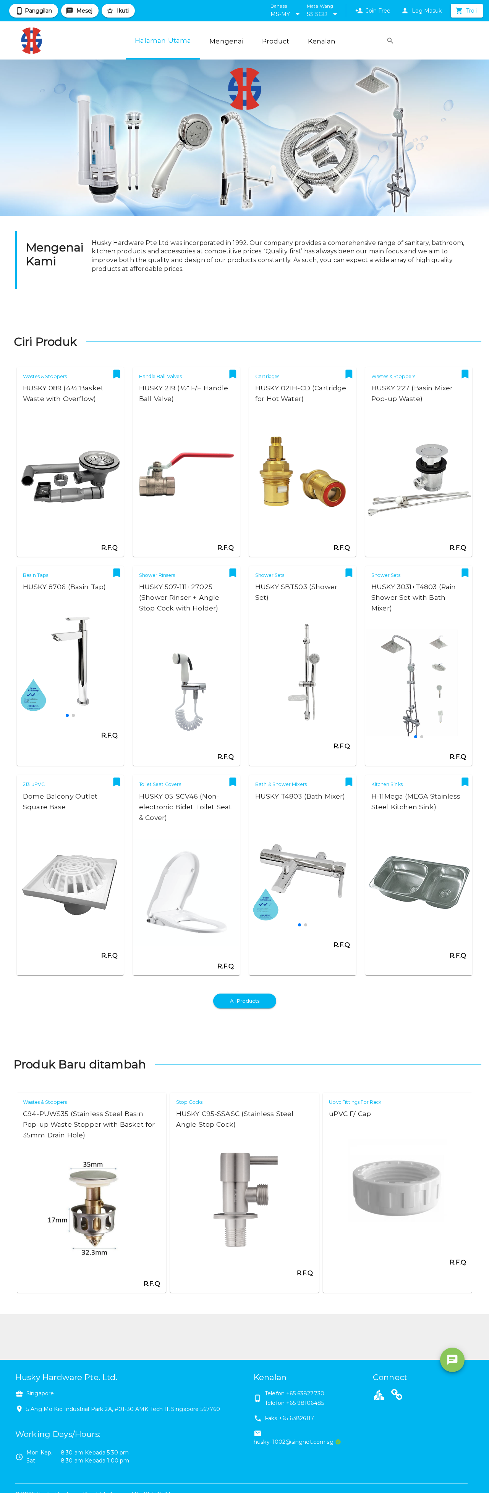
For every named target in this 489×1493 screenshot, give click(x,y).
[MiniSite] (397, 1395)
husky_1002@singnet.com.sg (294, 1441)
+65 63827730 (305, 1393)
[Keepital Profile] (379, 1394)
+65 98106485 (305, 1403)
